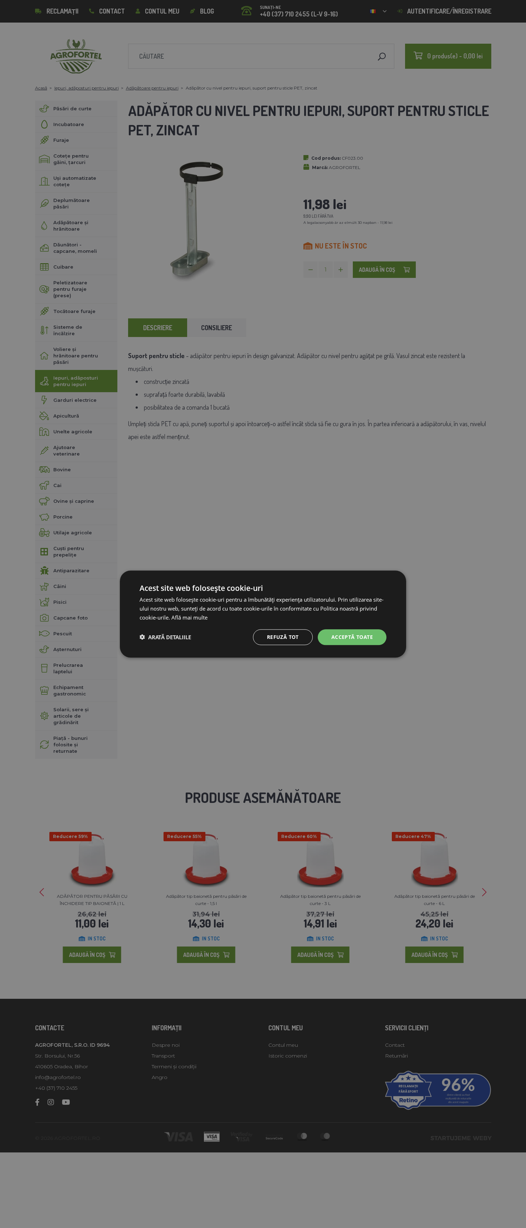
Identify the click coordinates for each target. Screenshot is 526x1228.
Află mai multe (189, 617)
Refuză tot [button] (283, 636)
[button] (165, 637)
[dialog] (263, 614)
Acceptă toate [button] (352, 636)
